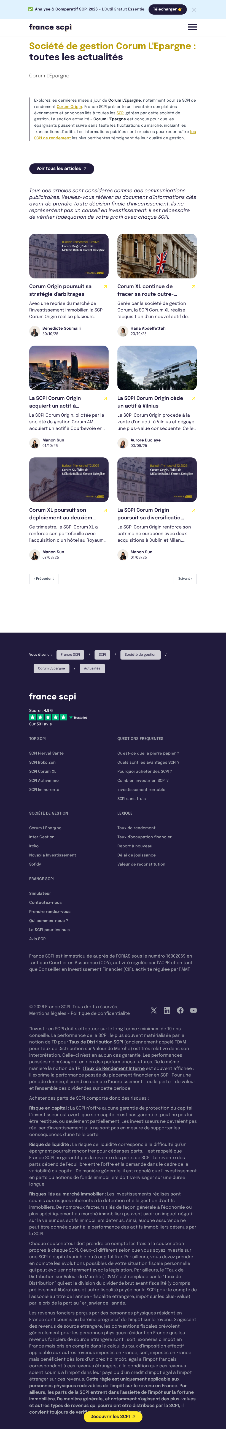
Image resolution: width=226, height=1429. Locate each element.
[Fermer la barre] (194, 9)
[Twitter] (153, 1010)
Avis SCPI (38, 939)
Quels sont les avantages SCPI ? (148, 762)
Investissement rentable (141, 790)
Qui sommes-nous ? (48, 921)
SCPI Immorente (44, 790)
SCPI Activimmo (44, 781)
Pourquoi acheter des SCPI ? (144, 772)
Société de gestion (140, 655)
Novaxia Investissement (52, 855)
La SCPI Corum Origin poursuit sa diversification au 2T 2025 (150, 518)
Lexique (125, 813)
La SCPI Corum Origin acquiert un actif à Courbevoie (55, 406)
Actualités (92, 668)
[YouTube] (193, 1010)
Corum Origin (69, 107)
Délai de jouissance (136, 855)
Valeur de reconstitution (141, 864)
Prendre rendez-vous (50, 912)
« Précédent (44, 579)
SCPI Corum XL (42, 772)
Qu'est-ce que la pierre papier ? (148, 753)
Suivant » (185, 579)
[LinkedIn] (167, 1010)
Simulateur (40, 894)
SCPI (120, 113)
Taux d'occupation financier (144, 837)
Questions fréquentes (140, 739)
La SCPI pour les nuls (49, 930)
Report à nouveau (134, 846)
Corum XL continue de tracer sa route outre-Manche (145, 294)
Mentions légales (47, 1013)
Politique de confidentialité (100, 1013)
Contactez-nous (45, 903)
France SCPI (70, 655)
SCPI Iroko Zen (42, 762)
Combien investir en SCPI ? (143, 781)
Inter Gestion (42, 837)
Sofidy (35, 864)
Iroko (34, 846)
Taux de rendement (136, 828)
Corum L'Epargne (49, 76)
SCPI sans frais (131, 799)
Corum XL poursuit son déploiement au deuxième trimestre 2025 (62, 518)
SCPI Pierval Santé (46, 753)
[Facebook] (180, 1010)
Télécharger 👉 (167, 9)
